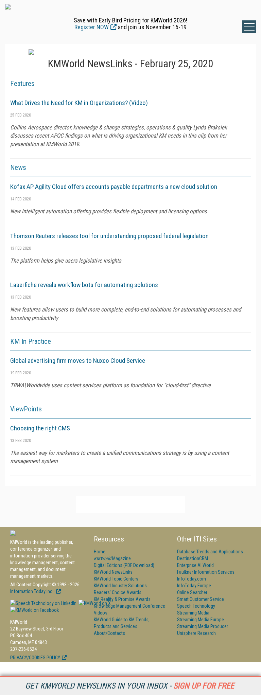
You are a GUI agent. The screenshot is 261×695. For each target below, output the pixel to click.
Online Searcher (192, 592)
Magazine (112, 558)
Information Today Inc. (32, 591)
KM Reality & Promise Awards (122, 599)
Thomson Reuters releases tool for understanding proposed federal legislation (109, 236)
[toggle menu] (249, 26)
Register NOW (91, 27)
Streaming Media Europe (200, 619)
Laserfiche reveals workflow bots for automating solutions (84, 285)
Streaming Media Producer (202, 626)
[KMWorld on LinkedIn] (43, 603)
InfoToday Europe (194, 585)
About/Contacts (109, 633)
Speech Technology (196, 606)
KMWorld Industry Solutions (120, 585)
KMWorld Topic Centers (116, 579)
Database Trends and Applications (210, 551)
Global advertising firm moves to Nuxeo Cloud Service (77, 360)
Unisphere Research (196, 633)
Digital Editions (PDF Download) (124, 565)
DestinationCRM (192, 558)
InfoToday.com (191, 579)
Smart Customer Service (200, 599)
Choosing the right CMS (40, 428)
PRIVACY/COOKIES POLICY (35, 657)
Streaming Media (193, 613)
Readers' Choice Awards (117, 592)
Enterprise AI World (195, 565)
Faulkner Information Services (205, 572)
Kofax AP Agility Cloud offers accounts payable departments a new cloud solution (113, 187)
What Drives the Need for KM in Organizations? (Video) (79, 103)
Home (99, 551)
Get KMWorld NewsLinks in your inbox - (129, 686)
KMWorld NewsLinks (113, 572)
